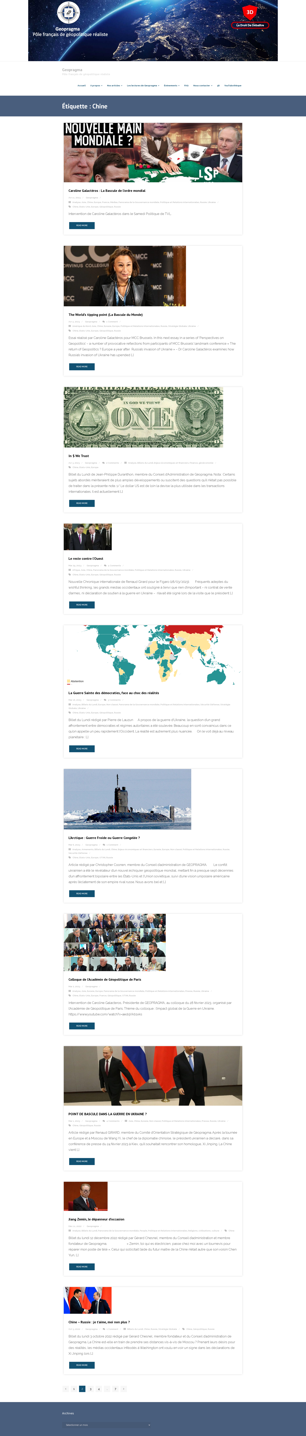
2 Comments (112, 463)
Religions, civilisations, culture (203, 1231)
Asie (84, 202)
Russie (203, 202)
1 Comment (112, 321)
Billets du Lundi (145, 463)
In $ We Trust (79, 456)
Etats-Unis (84, 207)
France (105, 202)
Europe (97, 202)
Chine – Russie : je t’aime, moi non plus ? (99, 1322)
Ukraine (212, 202)
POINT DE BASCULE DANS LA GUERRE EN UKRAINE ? (108, 1114)
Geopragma (92, 197)
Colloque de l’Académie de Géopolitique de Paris (105, 979)
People (143, 1231)
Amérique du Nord (81, 326)
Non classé (112, 704)
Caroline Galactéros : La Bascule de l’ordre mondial (107, 190)
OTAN (102, 857)
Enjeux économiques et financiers (171, 463)
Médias (114, 202)
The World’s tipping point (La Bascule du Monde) (106, 314)
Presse (189, 991)
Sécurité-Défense (209, 704)
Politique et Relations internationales (179, 202)
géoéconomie (206, 463)
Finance (194, 463)
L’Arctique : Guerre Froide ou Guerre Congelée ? (104, 837)
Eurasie (107, 326)
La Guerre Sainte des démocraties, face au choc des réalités (114, 693)
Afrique (76, 570)
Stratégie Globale (177, 326)
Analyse (76, 202)
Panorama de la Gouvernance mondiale (139, 202)
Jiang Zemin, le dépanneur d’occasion (96, 1219)
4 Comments (114, 565)
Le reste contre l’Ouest (86, 558)
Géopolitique (106, 207)
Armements (88, 849)
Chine (90, 202)
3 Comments (114, 700)
